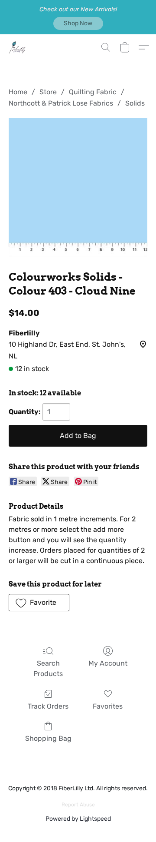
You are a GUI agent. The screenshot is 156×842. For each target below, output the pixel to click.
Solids (135, 103)
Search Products (48, 668)
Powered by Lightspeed (78, 818)
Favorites (108, 706)
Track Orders (48, 706)
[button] (78, 23)
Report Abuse (78, 805)
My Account (107, 663)
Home (18, 92)
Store (48, 92)
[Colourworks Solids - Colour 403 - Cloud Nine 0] (78, 187)
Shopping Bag (48, 738)
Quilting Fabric (93, 92)
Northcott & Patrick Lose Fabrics (61, 103)
